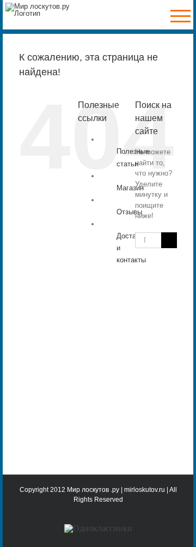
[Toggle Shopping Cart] (149, 16)
